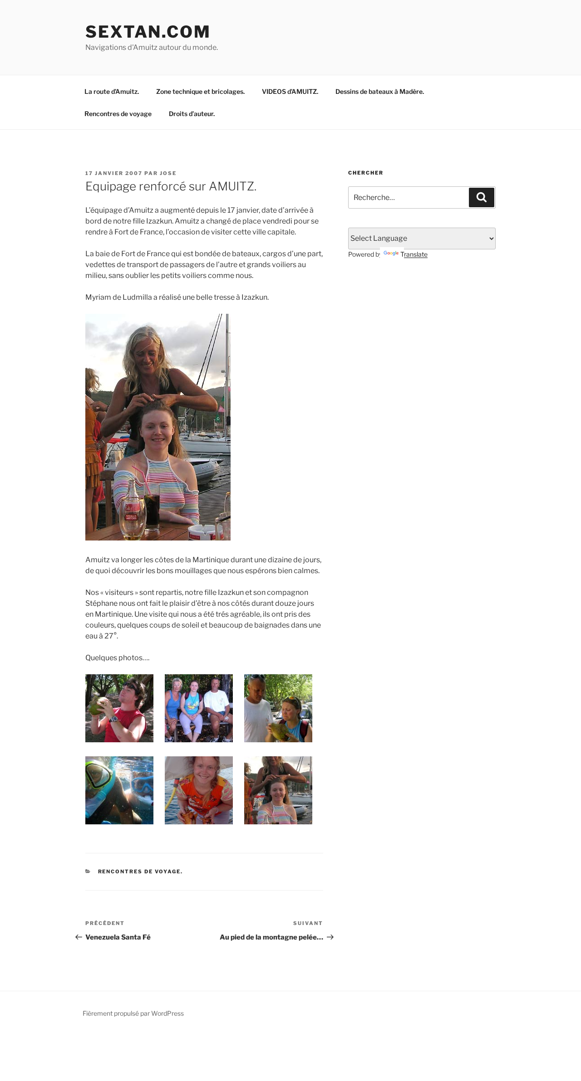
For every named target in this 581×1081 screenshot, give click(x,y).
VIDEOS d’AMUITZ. (290, 91)
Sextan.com (148, 32)
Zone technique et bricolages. (200, 91)
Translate (414, 254)
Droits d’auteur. (192, 113)
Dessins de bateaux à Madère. (379, 91)
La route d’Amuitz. (111, 91)
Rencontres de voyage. (140, 871)
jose (168, 173)
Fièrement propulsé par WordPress (133, 1013)
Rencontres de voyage (118, 113)
